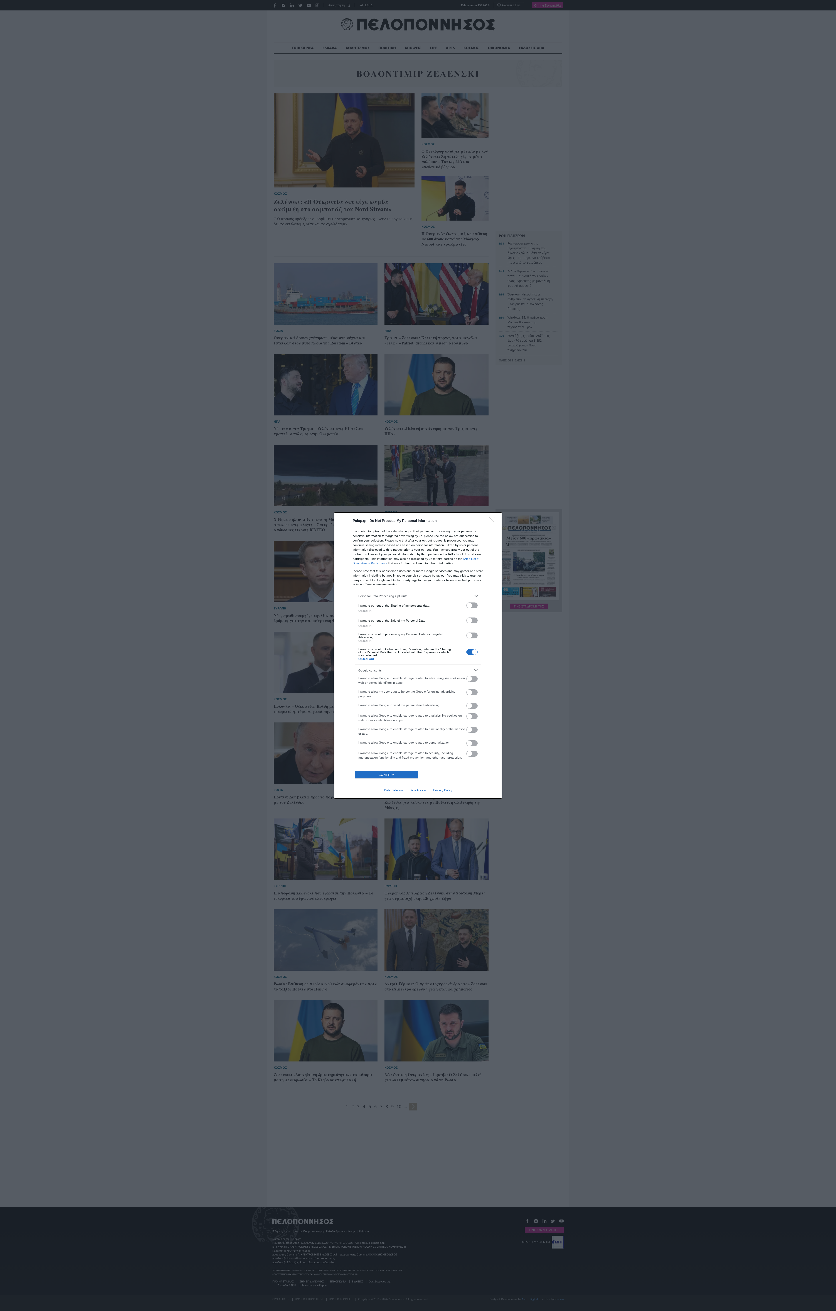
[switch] (472, 605)
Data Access (418, 790)
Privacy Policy (442, 790)
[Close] (493, 521)
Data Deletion (393, 790)
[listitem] (418, 596)
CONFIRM (387, 774)
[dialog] (418, 655)
